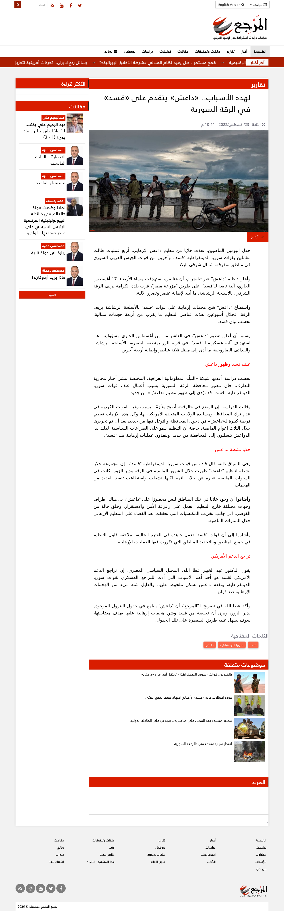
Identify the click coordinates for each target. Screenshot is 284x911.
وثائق (60, 847)
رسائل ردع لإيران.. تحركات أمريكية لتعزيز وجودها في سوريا (54, 62)
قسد (253, 645)
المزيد (109, 51)
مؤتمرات (260, 862)
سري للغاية (158, 862)
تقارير (231, 51)
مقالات (183, 51)
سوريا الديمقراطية (231, 645)
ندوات (60, 854)
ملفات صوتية (156, 854)
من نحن (261, 869)
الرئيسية (260, 51)
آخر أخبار (257, 62)
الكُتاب (211, 862)
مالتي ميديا (107, 854)
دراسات (147, 51)
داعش (209, 645)
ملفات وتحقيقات (207, 51)
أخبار (244, 51)
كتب (111, 847)
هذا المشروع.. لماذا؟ (100, 862)
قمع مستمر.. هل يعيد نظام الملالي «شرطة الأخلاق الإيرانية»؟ (178, 62)
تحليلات (165, 51)
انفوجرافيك (208, 854)
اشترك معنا (56, 862)
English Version (229, 5)
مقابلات (261, 854)
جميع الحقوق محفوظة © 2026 (37, 906)
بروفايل (129, 51)
